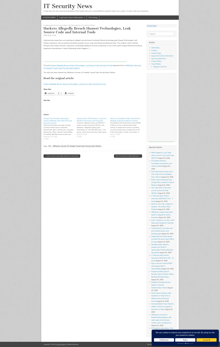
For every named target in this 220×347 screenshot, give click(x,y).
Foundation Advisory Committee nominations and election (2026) (161, 163)
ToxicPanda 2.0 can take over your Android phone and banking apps (162, 231)
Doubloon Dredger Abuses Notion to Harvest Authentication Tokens (160, 284)
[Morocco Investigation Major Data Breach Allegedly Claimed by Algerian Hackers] (126, 127)
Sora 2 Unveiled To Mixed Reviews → (128, 156)
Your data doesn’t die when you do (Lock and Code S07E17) (161, 190)
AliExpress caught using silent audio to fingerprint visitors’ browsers (162, 214)
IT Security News (68, 6)
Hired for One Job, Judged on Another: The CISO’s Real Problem (162, 206)
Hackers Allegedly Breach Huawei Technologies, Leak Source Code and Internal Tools (81, 65)
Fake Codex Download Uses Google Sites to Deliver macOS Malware (162, 182)
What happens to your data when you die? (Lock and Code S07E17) (162, 155)
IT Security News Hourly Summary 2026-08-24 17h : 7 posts (162, 198)
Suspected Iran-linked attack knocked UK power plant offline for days (162, 239)
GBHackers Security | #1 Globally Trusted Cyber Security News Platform (70, 25)
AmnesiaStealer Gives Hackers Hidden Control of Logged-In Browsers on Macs (162, 306)
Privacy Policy (156, 61)
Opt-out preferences (158, 58)
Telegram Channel (159, 67)
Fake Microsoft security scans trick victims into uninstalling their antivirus (162, 174)
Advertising (93, 18)
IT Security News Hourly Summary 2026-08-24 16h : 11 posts (162, 258)
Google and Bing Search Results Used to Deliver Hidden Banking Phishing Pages (162, 274)
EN (44, 25)
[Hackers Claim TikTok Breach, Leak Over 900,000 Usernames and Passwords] (93, 127)
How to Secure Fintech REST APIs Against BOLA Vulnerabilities (162, 266)
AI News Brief (152, 26)
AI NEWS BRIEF (49, 18)
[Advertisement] (85, 56)
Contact (154, 50)
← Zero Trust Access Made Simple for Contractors (62, 156)
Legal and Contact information (71, 18)
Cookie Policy (156, 53)
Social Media (156, 64)
